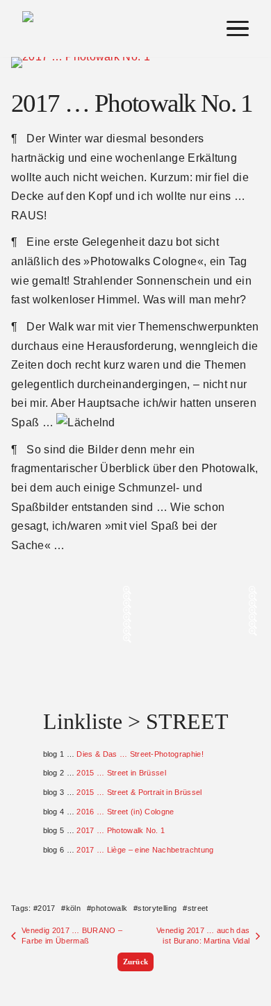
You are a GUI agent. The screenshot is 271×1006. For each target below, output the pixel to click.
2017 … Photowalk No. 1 (120, 830)
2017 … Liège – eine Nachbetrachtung (144, 850)
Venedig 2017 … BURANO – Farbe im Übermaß (72, 936)
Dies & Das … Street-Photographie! (140, 754)
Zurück (136, 961)
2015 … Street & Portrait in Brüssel (139, 792)
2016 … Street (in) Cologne (125, 811)
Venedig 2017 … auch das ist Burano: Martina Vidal (202, 936)
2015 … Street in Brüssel (121, 773)
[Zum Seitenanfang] (248, 906)
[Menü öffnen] (238, 28)
